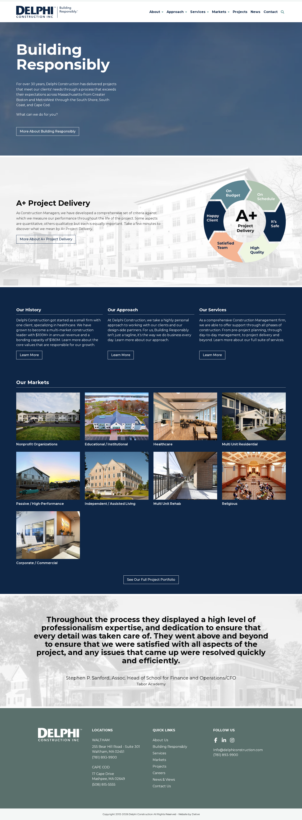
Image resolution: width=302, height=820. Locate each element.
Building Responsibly (170, 747)
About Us (160, 740)
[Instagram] (232, 740)
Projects (240, 12)
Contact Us (162, 786)
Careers (159, 773)
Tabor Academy (151, 684)
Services (197, 12)
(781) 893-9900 (104, 757)
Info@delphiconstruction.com (238, 750)
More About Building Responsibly (48, 131)
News (255, 12)
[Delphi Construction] (47, 12)
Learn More (31, 355)
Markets (219, 12)
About (154, 12)
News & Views (164, 780)
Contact (271, 12)
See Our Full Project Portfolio (151, 580)
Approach (175, 12)
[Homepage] (60, 734)
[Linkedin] (223, 740)
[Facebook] (215, 740)
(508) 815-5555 (103, 784)
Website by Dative (189, 814)
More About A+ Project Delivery (46, 239)
